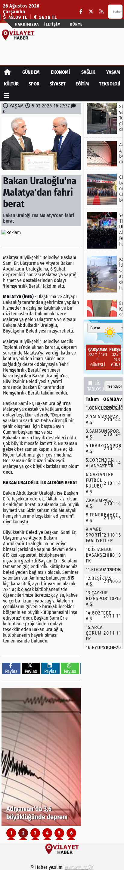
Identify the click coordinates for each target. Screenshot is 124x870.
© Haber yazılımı (47, 867)
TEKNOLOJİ (109, 84)
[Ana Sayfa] (7, 72)
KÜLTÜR (11, 84)
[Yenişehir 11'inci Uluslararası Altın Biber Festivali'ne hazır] (103, 230)
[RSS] (101, 11)
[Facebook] (80, 11)
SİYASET (58, 84)
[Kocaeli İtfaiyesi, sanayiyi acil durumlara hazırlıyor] (103, 274)
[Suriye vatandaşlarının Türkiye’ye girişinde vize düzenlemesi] (103, 118)
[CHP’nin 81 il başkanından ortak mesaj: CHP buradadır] (103, 189)
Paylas (11, 671)
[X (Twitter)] (90, 11)
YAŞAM (113, 72)
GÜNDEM (31, 72)
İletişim (52, 24)
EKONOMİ (60, 72)
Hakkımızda (27, 24)
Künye (76, 24)
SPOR (34, 84)
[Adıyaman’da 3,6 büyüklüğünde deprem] (41, 757)
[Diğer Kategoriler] (6, 95)
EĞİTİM (82, 84)
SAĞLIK (88, 72)
